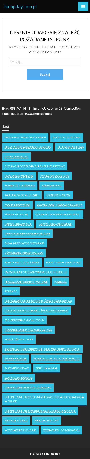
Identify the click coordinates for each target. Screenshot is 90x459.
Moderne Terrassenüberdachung (58, 214)
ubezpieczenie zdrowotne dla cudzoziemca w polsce (40, 410)
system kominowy (17, 368)
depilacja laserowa (71, 146)
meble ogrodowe (16, 214)
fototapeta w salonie (19, 175)
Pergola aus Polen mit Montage (26, 281)
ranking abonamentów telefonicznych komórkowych (42, 348)
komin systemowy (58, 195)
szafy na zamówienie (18, 377)
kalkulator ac (51, 185)
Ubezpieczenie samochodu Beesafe (28, 387)
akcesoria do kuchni (67, 137)
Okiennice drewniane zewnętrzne (27, 233)
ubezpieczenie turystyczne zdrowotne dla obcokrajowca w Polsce (44, 399)
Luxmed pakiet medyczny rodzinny (60, 204)
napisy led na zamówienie (55, 223)
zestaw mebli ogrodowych (61, 430)
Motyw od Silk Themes (45, 453)
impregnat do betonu (54, 175)
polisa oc (11, 291)
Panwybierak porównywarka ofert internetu (36, 272)
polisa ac (60, 281)
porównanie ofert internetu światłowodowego (38, 300)
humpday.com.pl (20, 6)
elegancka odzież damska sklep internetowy (35, 166)
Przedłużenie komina (19, 339)
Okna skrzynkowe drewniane (24, 243)
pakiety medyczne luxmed (63, 262)
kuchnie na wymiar (17, 204)
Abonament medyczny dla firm (25, 137)
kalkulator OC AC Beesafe (22, 195)
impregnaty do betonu (20, 185)
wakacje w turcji (16, 420)
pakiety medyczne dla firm (22, 262)
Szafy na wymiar (47, 368)
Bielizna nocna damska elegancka (28, 146)
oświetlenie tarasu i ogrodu (24, 252)
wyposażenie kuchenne (20, 430)
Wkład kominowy (47, 420)
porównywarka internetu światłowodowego (36, 310)
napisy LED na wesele (18, 223)
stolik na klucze (16, 358)
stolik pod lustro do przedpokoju (56, 358)
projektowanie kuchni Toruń (24, 320)
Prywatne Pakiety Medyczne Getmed (28, 329)
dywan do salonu (16, 156)
